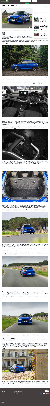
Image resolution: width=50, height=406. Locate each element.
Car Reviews (26, 2)
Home (2, 392)
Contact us (2, 402)
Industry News (36, 2)
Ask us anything (46, 2)
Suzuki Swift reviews (36, 13)
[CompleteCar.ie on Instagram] (48, 393)
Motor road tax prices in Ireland (18, 391)
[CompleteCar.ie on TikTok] (43, 393)
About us (2, 400)
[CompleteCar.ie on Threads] (44, 393)
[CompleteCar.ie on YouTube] (46, 393)
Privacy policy (2, 401)
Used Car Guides (3, 394)
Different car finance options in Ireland (18, 393)
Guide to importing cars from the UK (18, 394)
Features (41, 2)
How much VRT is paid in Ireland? (18, 392)
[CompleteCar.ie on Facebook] (41, 393)
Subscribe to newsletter (4, 391)
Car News (31, 2)
